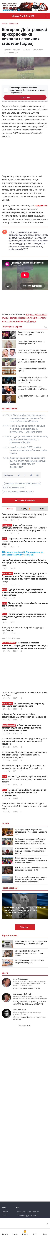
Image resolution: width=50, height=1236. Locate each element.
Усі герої (24, 927)
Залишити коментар (26, 500)
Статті (4, 1216)
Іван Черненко (19, 1010)
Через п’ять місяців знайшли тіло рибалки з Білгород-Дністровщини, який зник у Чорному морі (25, 562)
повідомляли (41, 205)
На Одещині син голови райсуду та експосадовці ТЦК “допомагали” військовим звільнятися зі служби (30, 841)
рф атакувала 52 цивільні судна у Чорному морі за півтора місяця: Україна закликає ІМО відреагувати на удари (24, 755)
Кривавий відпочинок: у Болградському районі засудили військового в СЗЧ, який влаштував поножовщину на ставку (24, 528)
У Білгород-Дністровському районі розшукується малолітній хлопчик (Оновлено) (24, 715)
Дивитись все (24, 1025)
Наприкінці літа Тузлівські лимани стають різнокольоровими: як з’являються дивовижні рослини (24, 541)
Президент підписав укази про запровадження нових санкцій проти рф (31, 831)
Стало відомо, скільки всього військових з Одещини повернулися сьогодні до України (31, 860)
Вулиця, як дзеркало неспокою (26, 988)
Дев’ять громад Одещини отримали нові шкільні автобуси (25, 693)
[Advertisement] (25, 157)
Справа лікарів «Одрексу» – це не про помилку (29, 1018)
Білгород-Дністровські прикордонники (22, 483)
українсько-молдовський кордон (17, 491)
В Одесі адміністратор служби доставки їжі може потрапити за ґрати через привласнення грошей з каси (24, 317)
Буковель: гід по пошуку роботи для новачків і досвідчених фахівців (31, 942)
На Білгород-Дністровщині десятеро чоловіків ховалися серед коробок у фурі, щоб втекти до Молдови (27, 418)
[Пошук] (41, 16)
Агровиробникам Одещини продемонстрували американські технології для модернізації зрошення (24, 741)
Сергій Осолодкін (20, 979)
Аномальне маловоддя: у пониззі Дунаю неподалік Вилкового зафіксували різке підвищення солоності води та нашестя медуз (24, 577)
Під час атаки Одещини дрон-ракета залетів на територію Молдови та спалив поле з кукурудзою (31, 879)
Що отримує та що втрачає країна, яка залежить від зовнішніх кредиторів (29, 1002)
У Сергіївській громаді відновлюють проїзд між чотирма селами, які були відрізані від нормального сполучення (25, 645)
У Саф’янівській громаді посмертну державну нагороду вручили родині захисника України (22, 728)
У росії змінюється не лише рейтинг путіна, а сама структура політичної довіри (31, 850)
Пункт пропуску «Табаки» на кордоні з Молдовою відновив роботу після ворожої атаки (24, 616)
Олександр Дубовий (22, 994)
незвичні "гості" (18, 487)
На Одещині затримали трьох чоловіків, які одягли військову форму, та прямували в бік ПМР (29, 439)
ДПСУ (5, 487)
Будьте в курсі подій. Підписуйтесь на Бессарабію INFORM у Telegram (22, 553)
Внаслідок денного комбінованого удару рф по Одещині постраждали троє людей (24, 515)
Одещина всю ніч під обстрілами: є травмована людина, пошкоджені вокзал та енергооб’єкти (24, 592)
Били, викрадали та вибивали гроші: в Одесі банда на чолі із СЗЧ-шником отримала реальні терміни (24, 806)
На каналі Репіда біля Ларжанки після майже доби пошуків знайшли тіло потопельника (24, 792)
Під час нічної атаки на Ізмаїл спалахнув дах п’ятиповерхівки (25, 604)
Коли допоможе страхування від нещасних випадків (29, 961)
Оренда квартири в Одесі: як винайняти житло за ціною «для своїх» (29, 953)
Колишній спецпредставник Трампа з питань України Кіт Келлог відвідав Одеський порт (23, 766)
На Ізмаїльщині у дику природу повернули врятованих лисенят (23, 704)
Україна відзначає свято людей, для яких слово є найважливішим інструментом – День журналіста (27, 429)
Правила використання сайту (27, 1212)
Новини (5, 1212)
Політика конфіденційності (26, 1216)
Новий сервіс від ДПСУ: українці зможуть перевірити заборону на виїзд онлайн (28, 450)
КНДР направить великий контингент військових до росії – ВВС (31, 868)
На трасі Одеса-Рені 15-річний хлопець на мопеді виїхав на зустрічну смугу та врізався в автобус (25, 779)
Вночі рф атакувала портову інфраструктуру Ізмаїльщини (23, 628)
